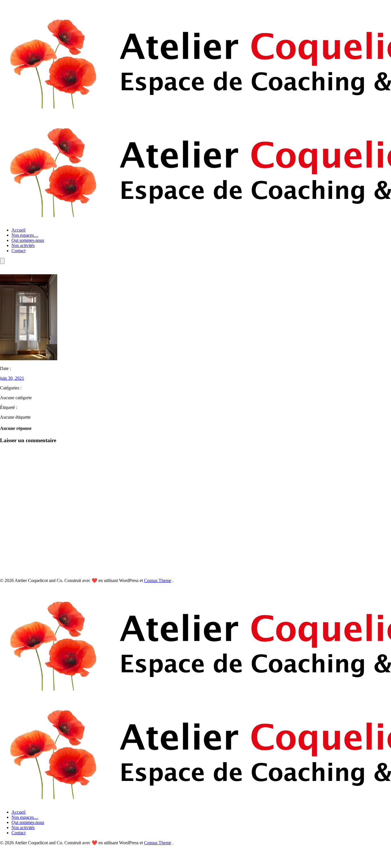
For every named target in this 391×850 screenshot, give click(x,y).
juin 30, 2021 (12, 378)
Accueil (18, 230)
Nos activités (23, 245)
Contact (18, 250)
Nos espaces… (24, 235)
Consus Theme (157, 580)
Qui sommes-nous (27, 240)
